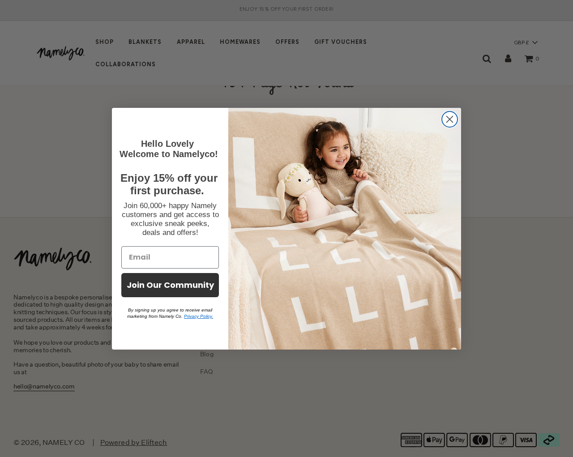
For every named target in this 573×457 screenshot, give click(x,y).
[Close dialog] (450, 119)
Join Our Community (170, 284)
